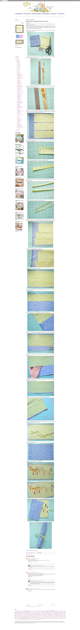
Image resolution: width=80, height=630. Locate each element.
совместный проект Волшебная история (58, 616)
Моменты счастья (52, 614)
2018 (17, 58)
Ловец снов (58, 613)
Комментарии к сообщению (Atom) (36, 606)
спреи (22, 618)
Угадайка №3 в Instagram (19, 113)
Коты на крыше (32, 613)
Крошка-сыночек (42, 613)
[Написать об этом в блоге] (38, 552)
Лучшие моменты (63, 613)
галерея (25, 611)
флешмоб (16, 619)
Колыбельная (23, 613)
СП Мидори (36, 617)
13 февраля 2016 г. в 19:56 (34, 558)
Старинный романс (28, 618)
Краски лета (37, 613)
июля (17, 67)
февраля (18, 73)
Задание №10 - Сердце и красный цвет (20, 92)
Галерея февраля (19, 118)
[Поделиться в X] (39, 552)
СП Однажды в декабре (43, 617)
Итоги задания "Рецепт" (19, 117)
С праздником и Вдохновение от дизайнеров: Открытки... (19, 83)
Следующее (28, 604)
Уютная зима (59, 618)
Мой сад (47, 614)
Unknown (29, 558)
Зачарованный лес (39, 612)
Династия (17, 612)
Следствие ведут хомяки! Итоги (19, 88)
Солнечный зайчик (31, 617)
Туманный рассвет (53, 618)
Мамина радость (23, 614)
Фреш (18, 619)
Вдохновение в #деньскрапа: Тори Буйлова (20, 120)
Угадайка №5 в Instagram (19, 104)
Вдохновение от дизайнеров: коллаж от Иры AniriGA (20, 75)
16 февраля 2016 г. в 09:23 (37, 588)
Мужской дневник (63, 614)
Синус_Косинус (17, 616)
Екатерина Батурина (33, 565)
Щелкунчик (40, 619)
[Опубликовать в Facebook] (40, 552)
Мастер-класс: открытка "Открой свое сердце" (20, 95)
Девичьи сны (44, 611)
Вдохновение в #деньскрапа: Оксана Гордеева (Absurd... (20, 107)
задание (34, 612)
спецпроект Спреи (17, 618)
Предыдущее (53, 604)
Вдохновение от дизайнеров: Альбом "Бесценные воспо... (20, 86)
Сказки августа (22, 616)
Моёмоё (44, 614)
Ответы (30, 579)
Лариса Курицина (30, 588)
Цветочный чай (27, 619)
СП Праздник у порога (51, 617)
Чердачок (37, 619)
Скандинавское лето (30, 616)
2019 (17, 57)
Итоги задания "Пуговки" (19, 80)
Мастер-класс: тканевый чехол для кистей (20, 90)
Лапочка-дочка (53, 613)
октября (18, 64)
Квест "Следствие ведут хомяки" (19, 100)
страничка (39, 618)
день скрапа (63, 611)
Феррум (64, 618)
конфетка (27, 613)
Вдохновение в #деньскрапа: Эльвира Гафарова (20, 111)
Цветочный (21, 619)
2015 (17, 130)
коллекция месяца (17, 613)
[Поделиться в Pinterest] (41, 552)
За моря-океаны (30, 612)
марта (18, 72)
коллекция (62, 612)
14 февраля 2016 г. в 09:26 (40, 565)
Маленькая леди (17, 614)
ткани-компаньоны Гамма (44, 30)
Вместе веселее (20, 611)
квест (59, 612)
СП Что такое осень (57, 617)
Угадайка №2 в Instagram (19, 122)
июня (17, 68)
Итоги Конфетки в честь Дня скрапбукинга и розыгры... (19, 97)
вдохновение (49, 610)
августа (18, 66)
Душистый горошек (24, 612)
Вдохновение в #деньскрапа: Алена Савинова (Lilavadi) (20, 102)
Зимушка (52, 612)
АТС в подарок (23, 610)
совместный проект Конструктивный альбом (21, 617)
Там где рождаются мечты (46, 618)
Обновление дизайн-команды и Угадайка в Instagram (20, 127)
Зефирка (49, 612)
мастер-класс (30, 553)
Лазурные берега (48, 613)
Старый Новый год (34, 618)
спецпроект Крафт (62, 617)
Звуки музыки (45, 612)
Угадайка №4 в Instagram (19, 108)
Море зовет (58, 614)
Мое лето (40, 614)
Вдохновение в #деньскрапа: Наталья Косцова (19, 124)
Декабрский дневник (58, 611)
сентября (18, 65)
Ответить (29, 562)
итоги (55, 612)
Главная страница (40, 604)
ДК (19, 612)
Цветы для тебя (32, 619)
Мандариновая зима (29, 614)
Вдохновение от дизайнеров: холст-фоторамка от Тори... (20, 78)
